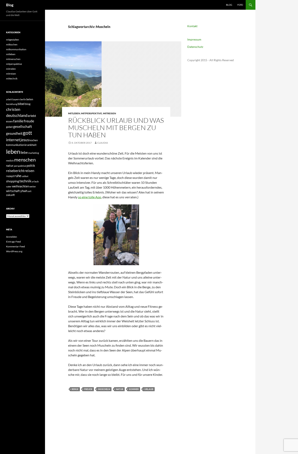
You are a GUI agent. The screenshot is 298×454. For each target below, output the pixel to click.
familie (18, 121)
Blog (9, 5)
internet (13, 139)
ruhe (17, 176)
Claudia (102, 142)
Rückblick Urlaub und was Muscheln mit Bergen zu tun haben (116, 127)
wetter (32, 186)
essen (9, 121)
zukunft (10, 195)
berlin (23, 99)
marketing (33, 152)
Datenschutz (195, 46)
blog (27, 104)
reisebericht (15, 171)
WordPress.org (14, 251)
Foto (240, 4)
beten (29, 99)
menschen (25, 159)
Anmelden (11, 236)
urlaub (148, 389)
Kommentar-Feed (15, 246)
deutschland (16, 115)
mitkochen (11, 44)
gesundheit (14, 133)
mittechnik (11, 78)
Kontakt (192, 26)
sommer (134, 389)
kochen (33, 140)
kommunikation (15, 144)
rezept (10, 176)
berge (75, 389)
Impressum (194, 39)
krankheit (30, 144)
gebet (9, 126)
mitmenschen (13, 59)
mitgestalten (12, 39)
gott (27, 133)
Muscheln (104, 389)
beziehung (11, 104)
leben (13, 151)
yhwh (23, 191)
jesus (24, 139)
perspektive (20, 165)
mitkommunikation (16, 49)
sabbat (25, 176)
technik (25, 181)
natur (119, 389)
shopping (12, 181)
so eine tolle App (89, 197)
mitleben (74, 113)
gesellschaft (22, 126)
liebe (24, 152)
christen (13, 109)
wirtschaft (13, 191)
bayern (16, 99)
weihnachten (20, 186)
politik (31, 165)
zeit (29, 191)
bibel (21, 104)
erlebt (32, 116)
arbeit (9, 99)
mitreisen (109, 113)
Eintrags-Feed (13, 241)
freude (88, 389)
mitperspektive (91, 113)
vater (9, 186)
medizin (10, 160)
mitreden (11, 68)
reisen (29, 170)
